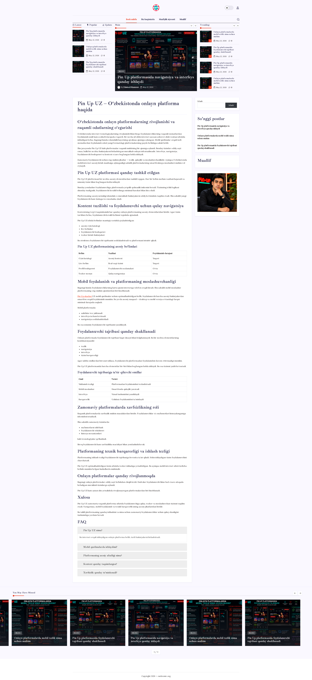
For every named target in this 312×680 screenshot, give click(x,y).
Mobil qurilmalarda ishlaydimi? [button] (100, 547)
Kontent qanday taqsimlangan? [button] (100, 564)
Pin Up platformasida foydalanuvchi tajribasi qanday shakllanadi (96, 64)
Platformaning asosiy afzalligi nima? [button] (102, 555)
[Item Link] (78, 35)
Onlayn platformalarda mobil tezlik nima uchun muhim (96, 48)
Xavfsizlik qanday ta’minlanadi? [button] (100, 572)
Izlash (200, 101)
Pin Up (85, 296)
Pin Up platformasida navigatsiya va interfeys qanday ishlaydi (96, 33)
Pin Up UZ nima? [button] (92, 530)
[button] (229, 8)
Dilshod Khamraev (131, 87)
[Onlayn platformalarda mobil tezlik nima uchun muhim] (156, 61)
